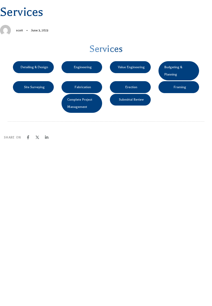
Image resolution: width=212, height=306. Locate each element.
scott (19, 30)
